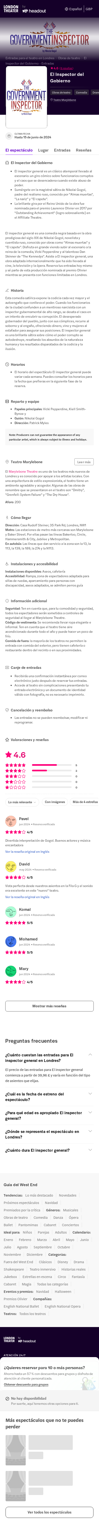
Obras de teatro (69, 58)
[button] (72, 68)
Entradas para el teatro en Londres (30, 58)
